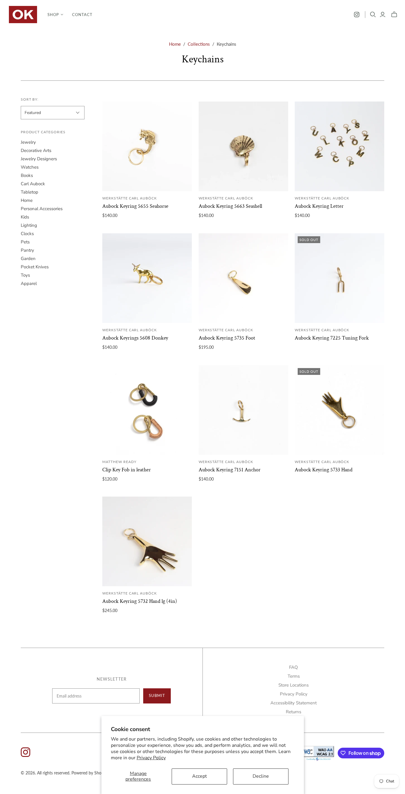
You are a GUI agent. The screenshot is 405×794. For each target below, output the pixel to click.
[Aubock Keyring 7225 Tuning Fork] (339, 278)
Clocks (27, 234)
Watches (30, 167)
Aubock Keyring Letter (319, 206)
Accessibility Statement (293, 703)
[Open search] (373, 15)
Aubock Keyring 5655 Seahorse (135, 206)
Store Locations (293, 685)
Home (175, 44)
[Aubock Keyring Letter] (339, 146)
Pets (25, 242)
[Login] (383, 14)
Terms (294, 676)
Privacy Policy (151, 758)
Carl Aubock (33, 184)
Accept (199, 776)
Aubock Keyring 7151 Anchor (230, 469)
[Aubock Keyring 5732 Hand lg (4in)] (147, 541)
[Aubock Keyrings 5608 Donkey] (147, 278)
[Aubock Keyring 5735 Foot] (243, 278)
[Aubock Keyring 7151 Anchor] (243, 410)
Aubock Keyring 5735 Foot (227, 338)
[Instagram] (356, 14)
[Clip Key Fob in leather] (147, 410)
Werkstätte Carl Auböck (129, 198)
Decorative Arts (36, 150)
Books (27, 175)
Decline (261, 776)
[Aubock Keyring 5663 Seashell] (243, 146)
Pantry (27, 250)
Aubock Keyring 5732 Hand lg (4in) (139, 601)
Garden (28, 259)
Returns (293, 712)
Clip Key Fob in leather (126, 469)
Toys (25, 275)
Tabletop (29, 192)
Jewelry (28, 142)
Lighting (29, 225)
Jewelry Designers (39, 159)
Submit (157, 695)
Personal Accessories (42, 209)
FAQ (293, 667)
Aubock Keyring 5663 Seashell (230, 206)
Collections (199, 44)
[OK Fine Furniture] (23, 14)
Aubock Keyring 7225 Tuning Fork (332, 338)
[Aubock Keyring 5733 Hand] (339, 410)
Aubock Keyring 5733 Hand (324, 469)
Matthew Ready (119, 461)
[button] (55, 14)
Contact (82, 14)
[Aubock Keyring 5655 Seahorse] (147, 146)
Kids (25, 217)
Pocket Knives (35, 267)
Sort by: (30, 99)
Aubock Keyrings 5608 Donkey (135, 338)
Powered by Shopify (89, 772)
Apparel (29, 283)
